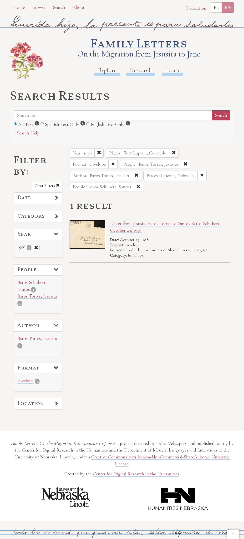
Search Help (28, 133)
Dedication (196, 8)
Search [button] (59, 7)
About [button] (78, 7)
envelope (25, 381)
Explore (107, 70)
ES (216, 7)
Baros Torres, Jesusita (37, 296)
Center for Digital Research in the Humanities (136, 474)
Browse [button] (39, 7)
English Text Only (107, 124)
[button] (38, 198)
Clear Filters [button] (45, 185)
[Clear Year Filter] (36, 247)
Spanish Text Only (62, 124)
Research (141, 70)
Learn (172, 70)
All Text (25, 124)
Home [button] (19, 7)
